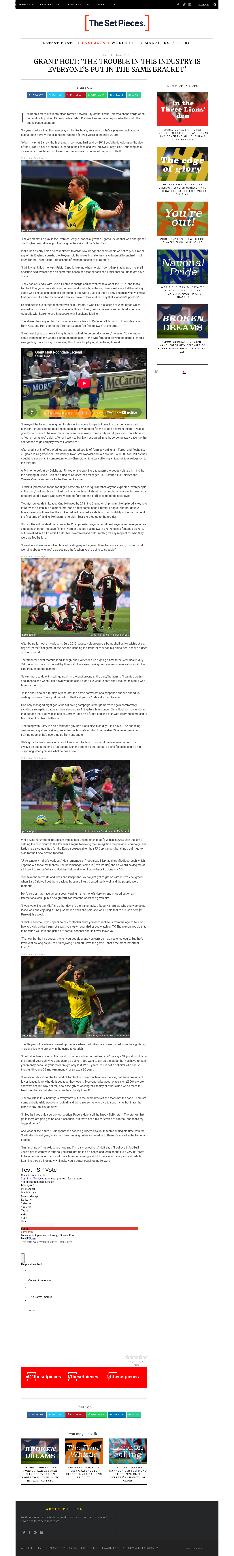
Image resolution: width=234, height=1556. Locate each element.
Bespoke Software (96, 1548)
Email (134, 95)
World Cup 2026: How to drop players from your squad (183, 241)
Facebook (37, 95)
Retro (183, 43)
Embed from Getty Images (33, 158)
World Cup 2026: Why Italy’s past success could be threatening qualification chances (183, 292)
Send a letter (78, 4)
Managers (157, 43)
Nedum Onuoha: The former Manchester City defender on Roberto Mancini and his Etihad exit (40, 1474)
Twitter (56, 95)
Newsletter (49, 4)
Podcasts (93, 43)
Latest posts (59, 43)
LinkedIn (117, 95)
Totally (71, 1548)
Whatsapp (97, 95)
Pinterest (76, 95)
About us (25, 4)
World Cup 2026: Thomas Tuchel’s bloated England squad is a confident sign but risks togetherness (182, 135)
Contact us (106, 4)
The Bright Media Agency (136, 1548)
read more (53, 1521)
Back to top (193, 1548)
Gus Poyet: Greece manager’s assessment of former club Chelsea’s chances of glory (128, 1474)
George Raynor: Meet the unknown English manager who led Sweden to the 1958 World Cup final (183, 189)
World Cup (125, 43)
